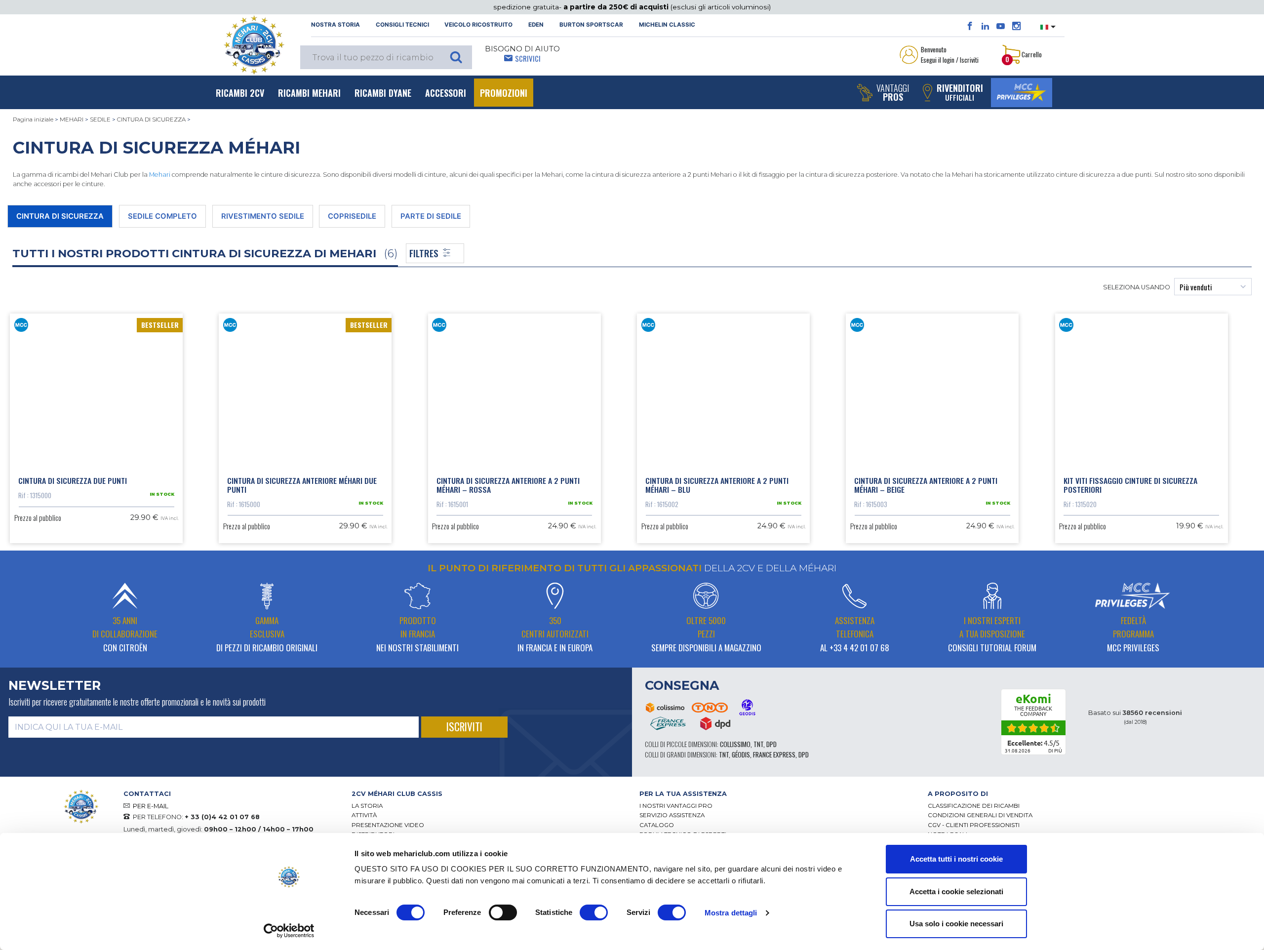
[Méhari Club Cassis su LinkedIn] (985, 26)
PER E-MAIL (150, 806)
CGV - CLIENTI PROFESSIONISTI (974, 825)
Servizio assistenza (672, 815)
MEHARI (71, 119)
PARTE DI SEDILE (430, 216)
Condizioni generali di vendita (980, 815)
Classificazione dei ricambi (974, 805)
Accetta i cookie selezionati (956, 891)
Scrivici (528, 58)
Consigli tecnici (402, 24)
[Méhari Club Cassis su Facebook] (970, 26)
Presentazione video (388, 825)
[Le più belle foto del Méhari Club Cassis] (1016, 26)
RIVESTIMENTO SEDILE (262, 216)
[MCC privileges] (1021, 92)
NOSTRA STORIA (335, 24)
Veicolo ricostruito (478, 24)
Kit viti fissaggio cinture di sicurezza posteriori (1130, 485)
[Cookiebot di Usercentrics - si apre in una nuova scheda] (289, 930)
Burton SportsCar (591, 24)
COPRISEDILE (352, 216)
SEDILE (100, 119)
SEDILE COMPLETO (162, 216)
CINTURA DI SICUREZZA (151, 119)
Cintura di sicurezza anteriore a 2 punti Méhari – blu (717, 485)
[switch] (503, 912)
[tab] (488, 793)
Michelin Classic (667, 24)
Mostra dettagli (731, 913)
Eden (536, 24)
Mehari (159, 174)
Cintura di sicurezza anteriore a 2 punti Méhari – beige (925, 485)
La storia (367, 805)
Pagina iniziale (33, 119)
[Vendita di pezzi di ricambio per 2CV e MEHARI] (254, 45)
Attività (364, 815)
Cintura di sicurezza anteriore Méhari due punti (302, 485)
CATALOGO (656, 825)
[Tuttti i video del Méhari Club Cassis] (1000, 26)
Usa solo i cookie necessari (956, 923)
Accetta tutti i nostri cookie (956, 859)
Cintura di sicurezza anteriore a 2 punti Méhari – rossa (508, 485)
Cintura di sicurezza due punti (72, 480)
